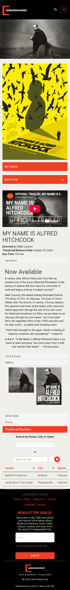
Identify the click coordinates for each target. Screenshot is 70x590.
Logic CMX (50, 586)
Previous (6, 386)
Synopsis (11, 260)
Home (17, 499)
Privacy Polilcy (45, 575)
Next (64, 386)
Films (27, 499)
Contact (52, 499)
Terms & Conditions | (29, 575)
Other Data (11, 416)
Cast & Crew (13, 356)
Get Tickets (11, 166)
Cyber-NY (34, 586)
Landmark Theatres (35, 504)
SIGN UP (35, 555)
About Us (39, 499)
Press (9, 422)
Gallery (9, 362)
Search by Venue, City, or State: (35, 436)
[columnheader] (19, 468)
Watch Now (11, 179)
